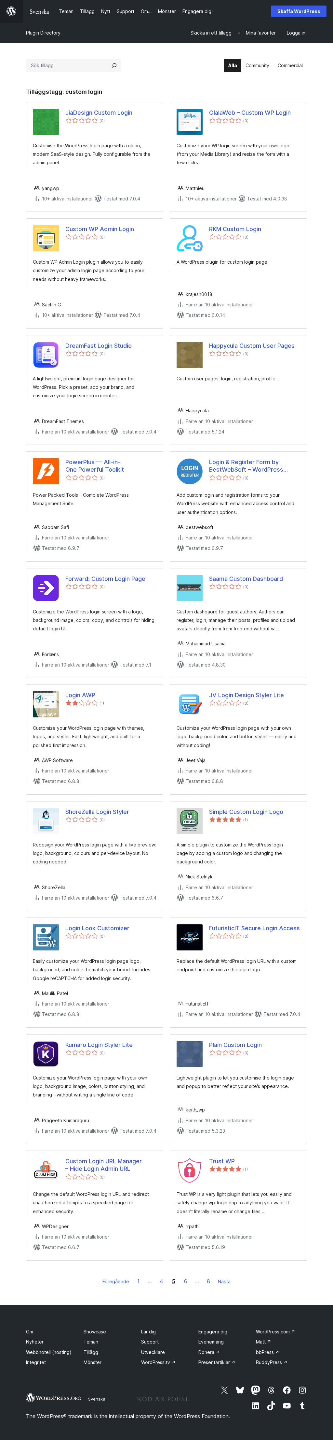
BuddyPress (271, 1362)
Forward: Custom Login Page (105, 578)
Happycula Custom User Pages (252, 345)
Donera (209, 1352)
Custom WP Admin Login (99, 229)
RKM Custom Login (235, 229)
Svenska (96, 1399)
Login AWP (80, 695)
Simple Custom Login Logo (246, 811)
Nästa (224, 1281)
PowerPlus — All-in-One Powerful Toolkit (94, 466)
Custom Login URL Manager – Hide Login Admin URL (103, 1165)
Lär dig (148, 1331)
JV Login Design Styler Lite (246, 695)
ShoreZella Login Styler (97, 811)
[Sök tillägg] (114, 65)
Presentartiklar (216, 1362)
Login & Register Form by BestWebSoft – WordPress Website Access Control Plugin (252, 466)
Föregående (115, 1281)
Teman (91, 1341)
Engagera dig (212, 1331)
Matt (263, 1341)
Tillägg (91, 1352)
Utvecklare (153, 1352)
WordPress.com (275, 1331)
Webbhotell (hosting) (49, 1352)
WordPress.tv (158, 1362)
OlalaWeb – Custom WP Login (250, 112)
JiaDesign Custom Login (98, 112)
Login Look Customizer (97, 928)
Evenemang (211, 1341)
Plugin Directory (43, 33)
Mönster (92, 1362)
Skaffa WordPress (298, 11)
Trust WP (222, 1161)
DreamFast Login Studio (98, 345)
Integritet (36, 1362)
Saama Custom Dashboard (246, 578)
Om (29, 1331)
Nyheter (35, 1341)
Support (150, 1341)
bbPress (267, 1352)
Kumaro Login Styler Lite (99, 1044)
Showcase (95, 1331)
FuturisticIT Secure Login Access (254, 928)
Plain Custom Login (235, 1044)
